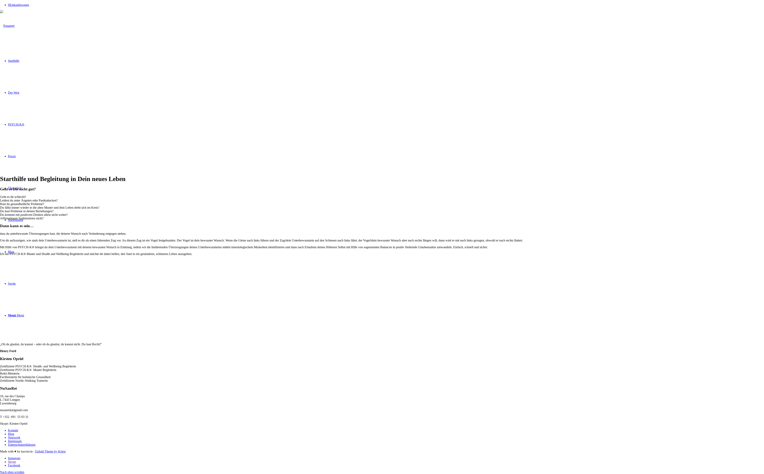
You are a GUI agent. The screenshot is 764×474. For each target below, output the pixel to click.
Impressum (15, 441)
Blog (11, 434)
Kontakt (13, 430)
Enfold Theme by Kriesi (50, 451)
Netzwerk (14, 437)
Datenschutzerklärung (21, 444)
